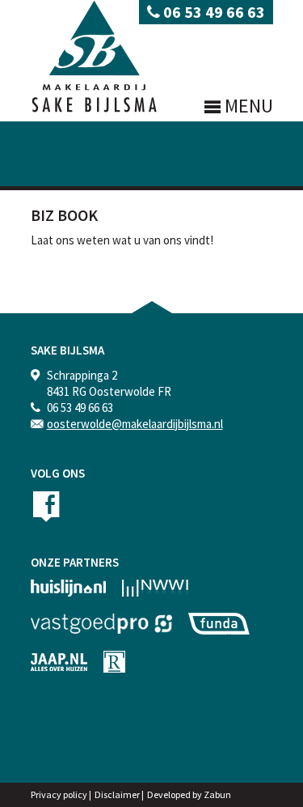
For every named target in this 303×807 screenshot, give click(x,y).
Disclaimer (117, 794)
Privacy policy (59, 794)
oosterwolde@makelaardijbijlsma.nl (135, 423)
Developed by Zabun (189, 794)
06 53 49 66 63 (212, 12)
